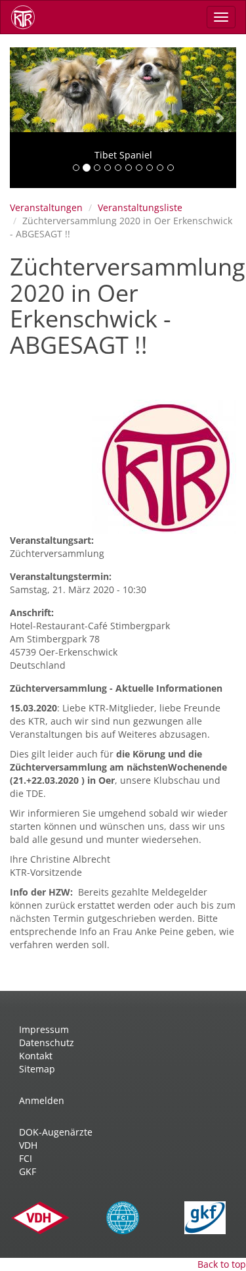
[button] (27, 117)
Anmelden (41, 1100)
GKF (27, 1171)
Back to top (221, 1264)
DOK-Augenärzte (55, 1132)
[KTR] (164, 467)
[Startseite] (27, 17)
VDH (28, 1145)
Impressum (44, 1029)
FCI (25, 1158)
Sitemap (37, 1069)
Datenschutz (46, 1042)
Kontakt (35, 1055)
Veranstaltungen (46, 207)
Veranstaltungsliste (140, 207)
